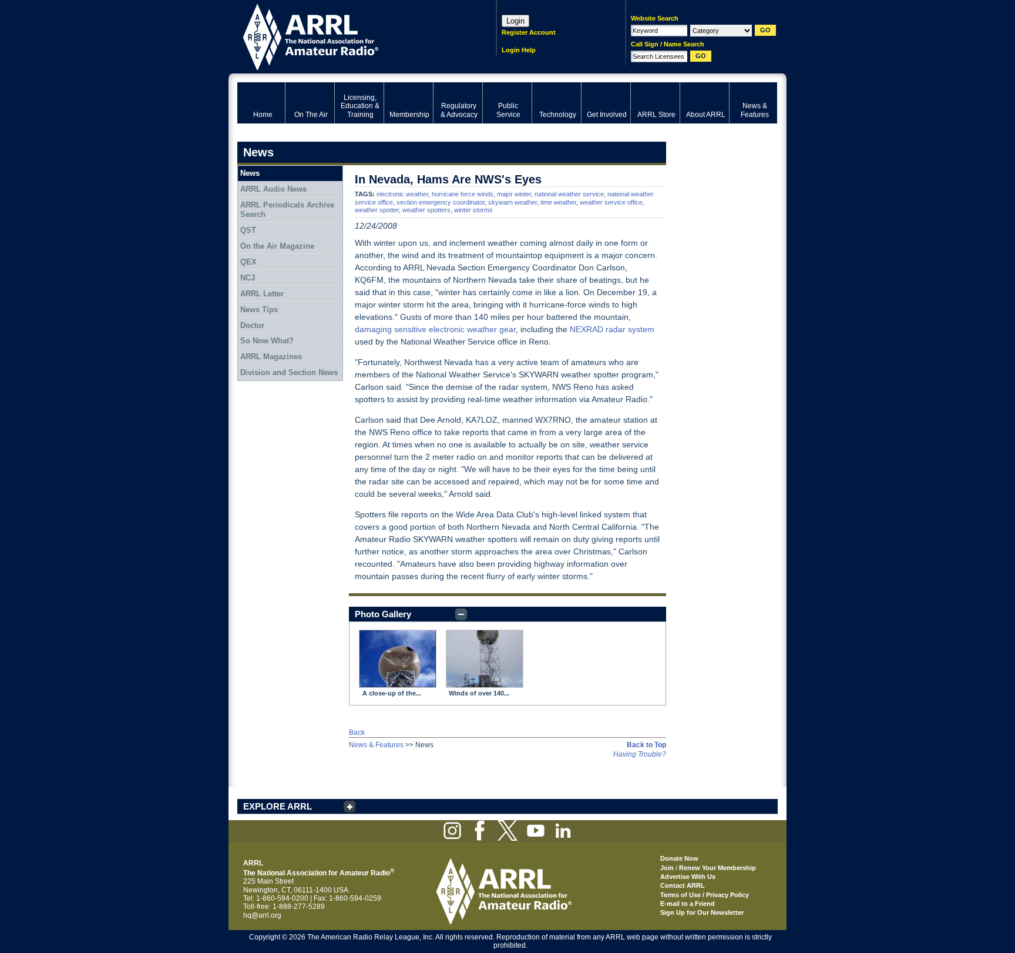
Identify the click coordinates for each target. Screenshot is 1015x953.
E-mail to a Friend (687, 903)
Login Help (519, 49)
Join (667, 867)
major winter (514, 194)
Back (357, 732)
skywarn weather (512, 202)
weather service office (611, 202)
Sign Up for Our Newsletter (702, 912)
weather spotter (377, 209)
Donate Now (679, 858)
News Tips (259, 309)
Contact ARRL (682, 885)
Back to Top (646, 745)
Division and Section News (289, 372)
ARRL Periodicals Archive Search (287, 209)
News (250, 173)
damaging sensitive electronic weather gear (435, 329)
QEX (248, 262)
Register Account (529, 32)
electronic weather (402, 194)
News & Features (376, 745)
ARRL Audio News (273, 189)
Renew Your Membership (717, 867)
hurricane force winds (462, 194)
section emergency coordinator (440, 202)
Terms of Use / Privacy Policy (704, 894)
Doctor (252, 325)
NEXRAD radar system (612, 329)
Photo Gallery (383, 614)
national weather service (569, 194)
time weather (558, 202)
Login (515, 20)
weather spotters (426, 209)
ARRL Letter (262, 293)
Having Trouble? (639, 754)
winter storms (473, 209)
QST (248, 230)
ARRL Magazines (271, 356)
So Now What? (267, 340)
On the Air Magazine (277, 246)
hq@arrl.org (262, 915)
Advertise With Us (687, 876)
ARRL (351, 35)
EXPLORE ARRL (277, 806)
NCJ (247, 277)
